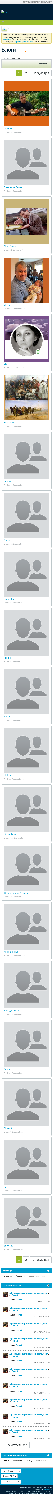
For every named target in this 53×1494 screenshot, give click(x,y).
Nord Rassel (10, 246)
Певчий (8, 128)
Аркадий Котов (12, 1010)
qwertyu (8, 481)
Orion (7, 1069)
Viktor (7, 716)
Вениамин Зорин (13, 187)
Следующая (41, 73)
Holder (7, 775)
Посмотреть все (16, 1445)
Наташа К (9, 422)
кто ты (7, 658)
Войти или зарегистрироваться (36, 2)
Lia (5, 364)
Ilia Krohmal (10, 834)
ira (5, 1187)
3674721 (8, 1246)
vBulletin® (48, 1489)
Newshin (8, 1128)
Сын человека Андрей (16, 893)
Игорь (7, 305)
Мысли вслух (11, 952)
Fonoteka (9, 599)
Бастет (7, 540)
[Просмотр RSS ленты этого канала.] (25, 50)
